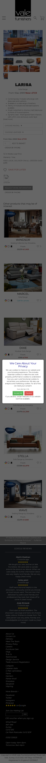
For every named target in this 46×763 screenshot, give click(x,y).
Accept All (18, 393)
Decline (29, 393)
